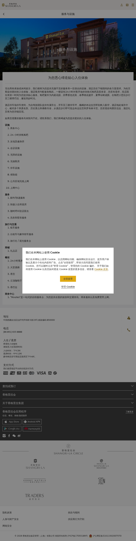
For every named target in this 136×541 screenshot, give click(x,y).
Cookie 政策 (101, 269)
